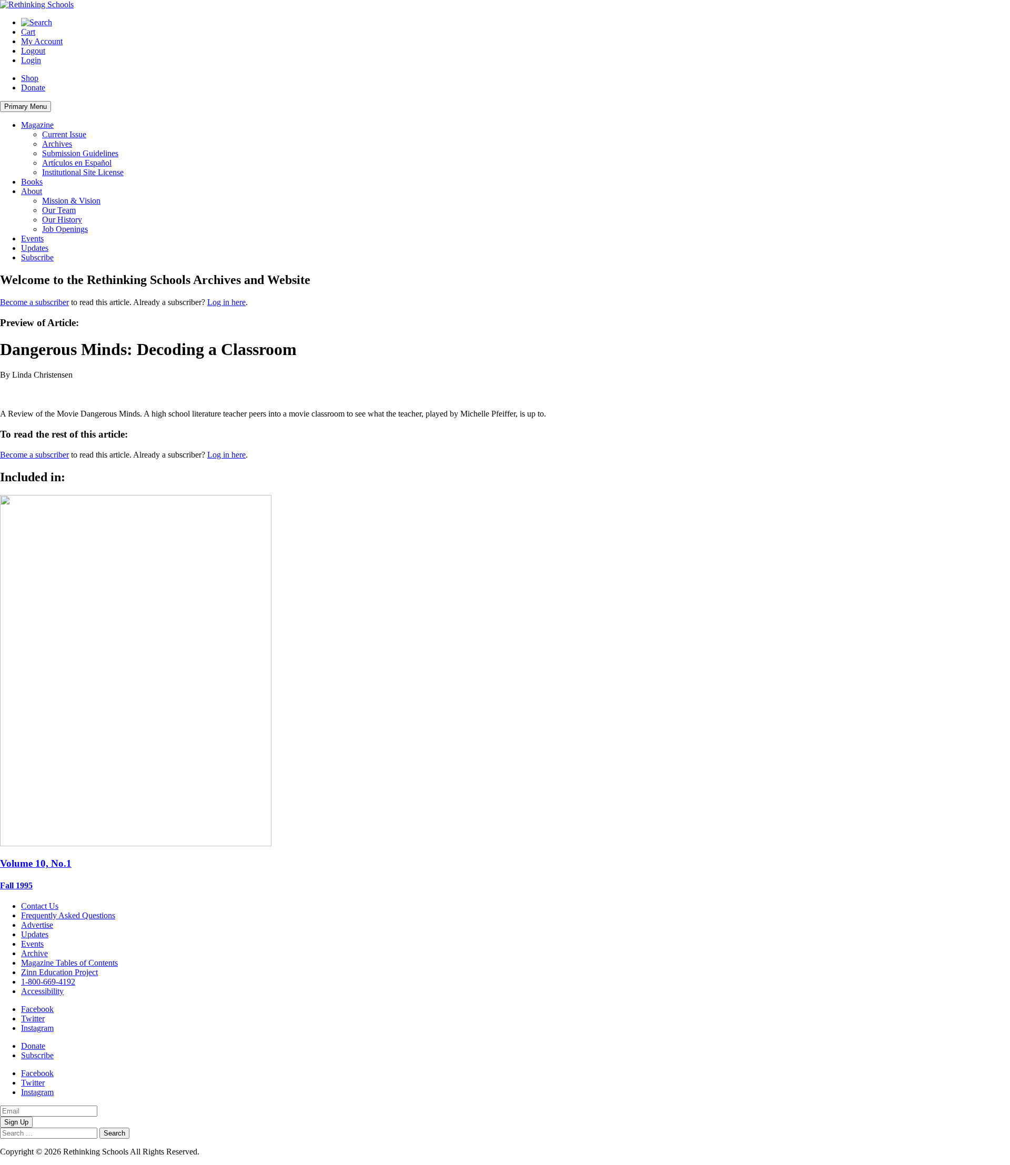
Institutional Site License (83, 172)
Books (32, 181)
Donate (33, 87)
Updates (34, 248)
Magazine (37, 124)
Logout (33, 50)
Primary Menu (25, 106)
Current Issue (64, 134)
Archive (34, 953)
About (31, 191)
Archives (57, 143)
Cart (28, 31)
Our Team (59, 210)
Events (32, 238)
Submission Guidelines (80, 153)
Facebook (37, 1009)
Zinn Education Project (59, 972)
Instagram (37, 1028)
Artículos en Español (77, 162)
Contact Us (39, 905)
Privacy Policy (225, 1151)
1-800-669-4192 (48, 981)
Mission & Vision (71, 200)
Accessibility (42, 991)
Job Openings (65, 229)
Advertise (37, 924)
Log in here (226, 302)
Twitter (33, 1018)
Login (31, 60)
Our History (62, 219)
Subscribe (37, 257)
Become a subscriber (34, 302)
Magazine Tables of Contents (69, 962)
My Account (42, 41)
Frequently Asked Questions (68, 915)
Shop (29, 78)
